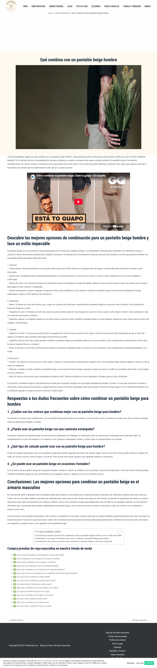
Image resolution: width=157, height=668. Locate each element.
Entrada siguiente (140, 620)
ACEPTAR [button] (149, 663)
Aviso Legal (117, 643)
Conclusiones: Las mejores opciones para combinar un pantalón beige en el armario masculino (74, 541)
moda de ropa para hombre (48, 661)
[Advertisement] (78, 33)
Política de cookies (117, 640)
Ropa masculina (117, 654)
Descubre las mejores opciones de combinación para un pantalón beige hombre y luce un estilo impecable (79, 535)
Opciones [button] (130, 663)
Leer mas (140, 663)
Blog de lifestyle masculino (117, 633)
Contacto (117, 647)
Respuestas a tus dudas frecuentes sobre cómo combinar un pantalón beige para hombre (72, 538)
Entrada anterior (15, 620)
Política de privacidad (117, 636)
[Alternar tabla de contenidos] (119, 532)
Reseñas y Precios (117, 651)
